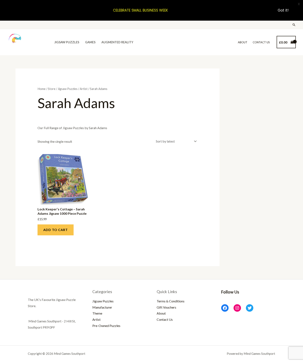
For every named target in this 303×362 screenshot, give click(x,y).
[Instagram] (237, 308)
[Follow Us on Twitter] (249, 308)
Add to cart (55, 230)
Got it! (283, 10)
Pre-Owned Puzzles (106, 326)
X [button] (299, 4)
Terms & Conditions (170, 301)
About (242, 42)
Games (90, 42)
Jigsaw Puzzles (66, 42)
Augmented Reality (117, 42)
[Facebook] (225, 308)
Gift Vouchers (166, 307)
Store (51, 89)
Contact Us (261, 42)
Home (42, 89)
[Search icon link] (294, 25)
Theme (97, 313)
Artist (84, 89)
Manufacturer (102, 307)
